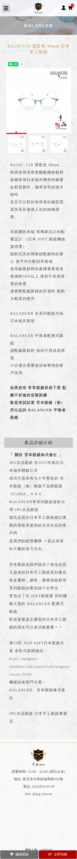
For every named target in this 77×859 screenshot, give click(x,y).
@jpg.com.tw (42, 794)
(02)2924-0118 (43, 786)
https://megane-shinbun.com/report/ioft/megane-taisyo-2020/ (40, 666)
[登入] (63, 7)
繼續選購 (22, 854)
